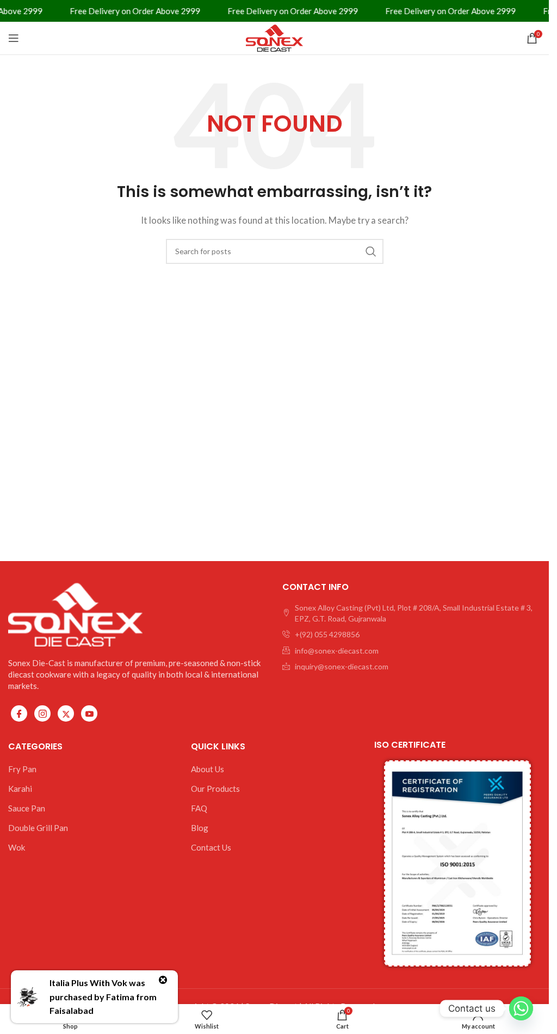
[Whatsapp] (521, 1008)
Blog (199, 828)
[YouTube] (89, 713)
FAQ (199, 808)
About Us (207, 769)
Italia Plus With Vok (88, 982)
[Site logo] (275, 37)
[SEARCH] (370, 251)
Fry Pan (22, 769)
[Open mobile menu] (13, 38)
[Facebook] (19, 713)
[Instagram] (42, 713)
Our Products (215, 788)
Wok (16, 847)
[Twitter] (66, 713)
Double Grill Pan (38, 828)
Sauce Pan (26, 808)
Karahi (20, 788)
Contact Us (211, 847)
